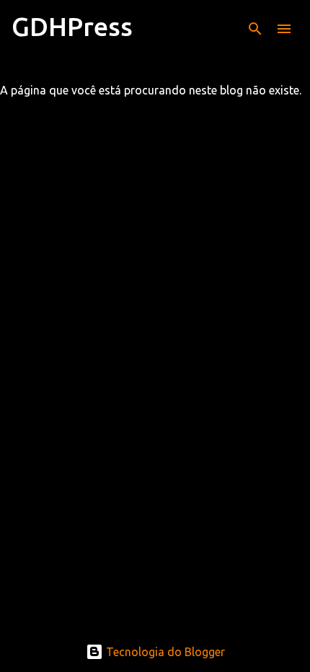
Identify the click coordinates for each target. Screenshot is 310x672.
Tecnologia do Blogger (164, 651)
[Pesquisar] (255, 29)
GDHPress (72, 26)
